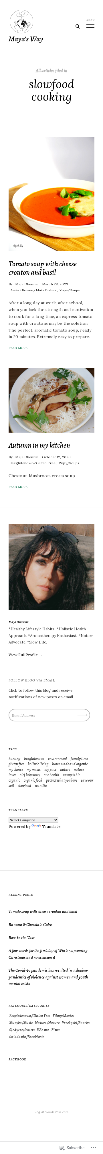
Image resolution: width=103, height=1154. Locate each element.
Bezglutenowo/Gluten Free (32, 463)
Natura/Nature (47, 1023)
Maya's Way (26, 39)
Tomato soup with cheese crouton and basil (43, 268)
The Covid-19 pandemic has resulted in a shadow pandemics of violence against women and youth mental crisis (48, 976)
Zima (55, 1030)
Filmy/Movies (63, 1015)
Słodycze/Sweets (22, 1030)
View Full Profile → (25, 655)
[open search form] (77, 26)
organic (14, 780)
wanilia (41, 785)
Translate (51, 826)
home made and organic (70, 764)
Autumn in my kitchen (39, 445)
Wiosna (43, 1030)
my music (34, 769)
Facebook (17, 1059)
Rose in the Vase (22, 938)
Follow (83, 713)
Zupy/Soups (70, 290)
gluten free (16, 764)
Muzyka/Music (21, 1023)
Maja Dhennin (26, 284)
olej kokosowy (30, 775)
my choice (16, 769)
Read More (18, 348)
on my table (71, 775)
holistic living (38, 764)
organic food (33, 780)
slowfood (24, 785)
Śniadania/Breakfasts (26, 1037)
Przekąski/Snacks (76, 1023)
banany (14, 758)
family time (79, 758)
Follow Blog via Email (32, 680)
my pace (50, 769)
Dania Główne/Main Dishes (32, 290)
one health (51, 775)
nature (65, 769)
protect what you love (61, 780)
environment (57, 758)
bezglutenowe (34, 758)
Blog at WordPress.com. (51, 1112)
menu (90, 20)
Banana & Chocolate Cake (30, 924)
